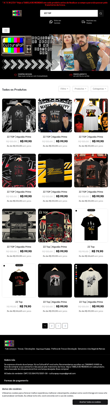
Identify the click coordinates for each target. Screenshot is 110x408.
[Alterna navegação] (6, 30)
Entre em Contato (57, 22)
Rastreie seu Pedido (91, 22)
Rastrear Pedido (43, 349)
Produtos (80, 89)
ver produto (19, 115)
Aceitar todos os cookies (90, 402)
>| (65, 326)
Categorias (98, 89)
